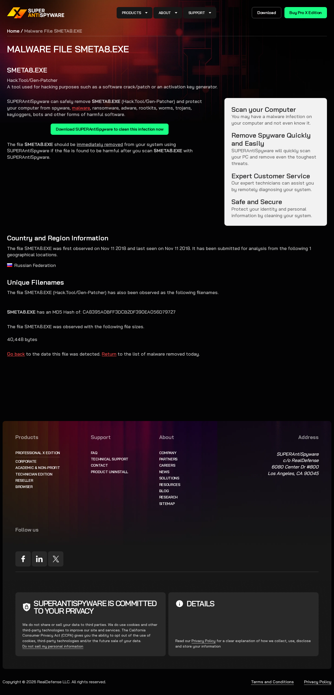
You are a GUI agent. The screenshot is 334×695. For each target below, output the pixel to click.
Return (109, 354)
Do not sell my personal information (52, 646)
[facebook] (23, 559)
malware (81, 108)
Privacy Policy (204, 640)
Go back (16, 354)
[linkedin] (39, 559)
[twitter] (55, 559)
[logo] (35, 12)
